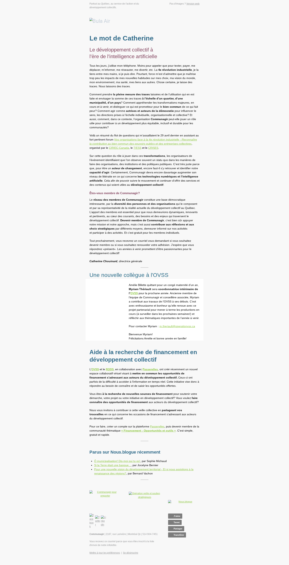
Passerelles (157, 426)
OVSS (134, 293)
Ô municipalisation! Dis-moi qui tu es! (117, 461)
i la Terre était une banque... (113, 465)
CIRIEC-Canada (119, 147)
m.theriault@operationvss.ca (177, 326)
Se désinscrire (130, 552)
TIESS (137, 147)
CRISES (153, 147)
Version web (193, 3)
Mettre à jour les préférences (104, 552)
